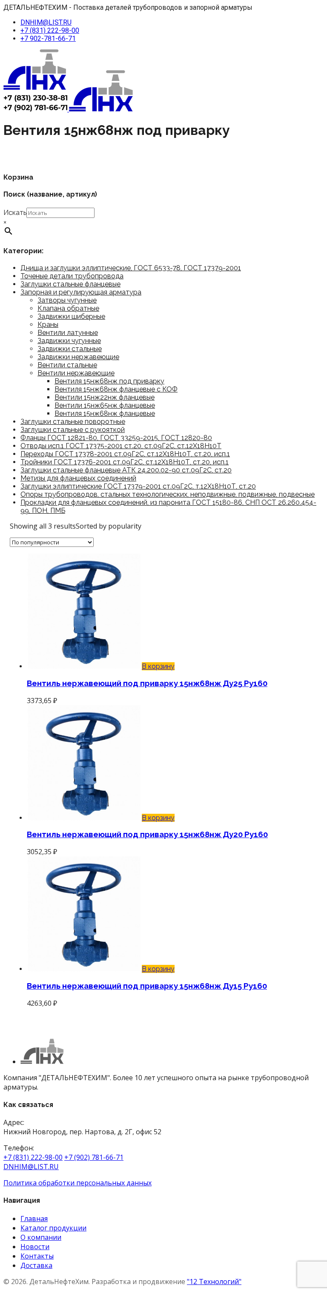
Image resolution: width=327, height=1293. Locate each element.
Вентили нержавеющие (76, 373)
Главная (34, 1218)
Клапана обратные (68, 308)
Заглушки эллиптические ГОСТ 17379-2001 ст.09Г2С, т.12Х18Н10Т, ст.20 (138, 486)
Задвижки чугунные (69, 341)
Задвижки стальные (69, 349)
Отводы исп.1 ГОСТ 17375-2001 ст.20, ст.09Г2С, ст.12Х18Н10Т (120, 446)
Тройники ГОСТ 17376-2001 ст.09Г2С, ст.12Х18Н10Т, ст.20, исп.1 (124, 462)
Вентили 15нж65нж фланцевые (104, 405)
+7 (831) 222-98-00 (49, 30)
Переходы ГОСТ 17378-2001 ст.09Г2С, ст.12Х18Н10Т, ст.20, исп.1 (125, 454)
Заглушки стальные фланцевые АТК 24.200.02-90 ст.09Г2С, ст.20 (126, 470)
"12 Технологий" (214, 1281)
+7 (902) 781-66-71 (93, 1157)
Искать (14, 213)
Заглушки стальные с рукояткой (72, 430)
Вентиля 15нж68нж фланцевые (104, 413)
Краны (47, 324)
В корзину (158, 666)
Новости (34, 1246)
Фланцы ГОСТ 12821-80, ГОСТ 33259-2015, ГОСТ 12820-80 (116, 438)
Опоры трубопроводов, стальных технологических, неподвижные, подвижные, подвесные (167, 494)
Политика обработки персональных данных (77, 1182)
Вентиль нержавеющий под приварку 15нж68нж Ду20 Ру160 (147, 834)
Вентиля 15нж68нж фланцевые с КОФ (116, 389)
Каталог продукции (53, 1228)
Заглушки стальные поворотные (72, 422)
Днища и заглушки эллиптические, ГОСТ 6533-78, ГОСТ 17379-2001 (130, 268)
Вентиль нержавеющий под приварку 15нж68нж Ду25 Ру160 (147, 683)
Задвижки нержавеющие (78, 357)
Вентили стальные (67, 365)
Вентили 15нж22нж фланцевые (104, 397)
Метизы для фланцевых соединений (78, 478)
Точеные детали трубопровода (71, 276)
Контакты (37, 1256)
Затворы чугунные (67, 300)
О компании (40, 1237)
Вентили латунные (67, 333)
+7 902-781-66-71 (48, 38)
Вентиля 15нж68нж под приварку (109, 381)
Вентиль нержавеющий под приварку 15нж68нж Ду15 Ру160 (147, 985)
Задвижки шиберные (71, 316)
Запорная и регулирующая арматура (80, 292)
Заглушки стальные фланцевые (70, 284)
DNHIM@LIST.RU (46, 22)
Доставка (36, 1265)
